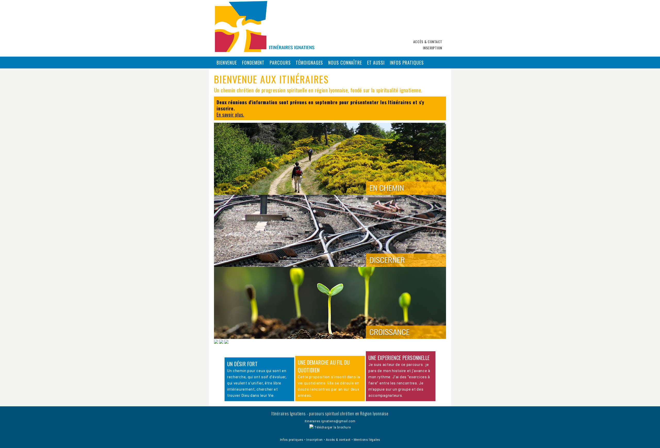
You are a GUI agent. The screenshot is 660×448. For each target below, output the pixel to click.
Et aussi (376, 62)
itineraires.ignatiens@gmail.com (330, 421)
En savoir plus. (230, 114)
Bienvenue (227, 62)
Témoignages (309, 62)
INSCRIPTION (432, 47)
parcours (280, 62)
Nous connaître (345, 62)
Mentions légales (367, 440)
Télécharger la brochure (332, 427)
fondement (253, 62)
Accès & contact (339, 440)
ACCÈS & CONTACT (427, 41)
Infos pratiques (407, 62)
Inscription (315, 440)
